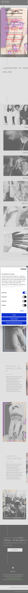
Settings (22, 310)
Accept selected (14, 318)
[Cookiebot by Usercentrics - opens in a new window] (20, 269)
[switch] (24, 297)
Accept (14, 314)
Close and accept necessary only (14, 322)
